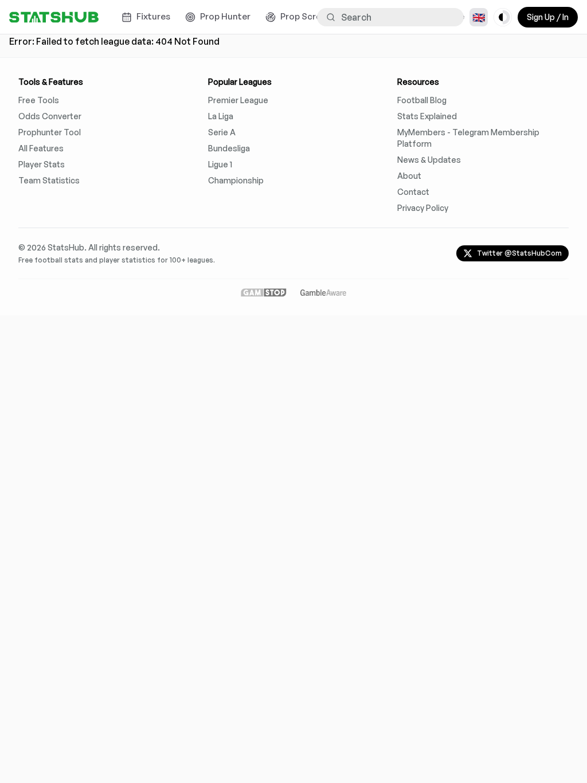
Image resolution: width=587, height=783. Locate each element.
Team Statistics (49, 180)
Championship (236, 180)
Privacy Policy (422, 208)
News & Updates (429, 160)
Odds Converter (49, 116)
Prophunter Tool (49, 132)
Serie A (222, 132)
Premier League (238, 100)
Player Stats (41, 164)
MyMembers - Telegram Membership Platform (468, 137)
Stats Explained (427, 116)
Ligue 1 (220, 164)
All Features (41, 148)
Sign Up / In (548, 17)
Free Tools (38, 100)
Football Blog (422, 100)
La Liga (220, 116)
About (409, 176)
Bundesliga (229, 148)
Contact (413, 192)
